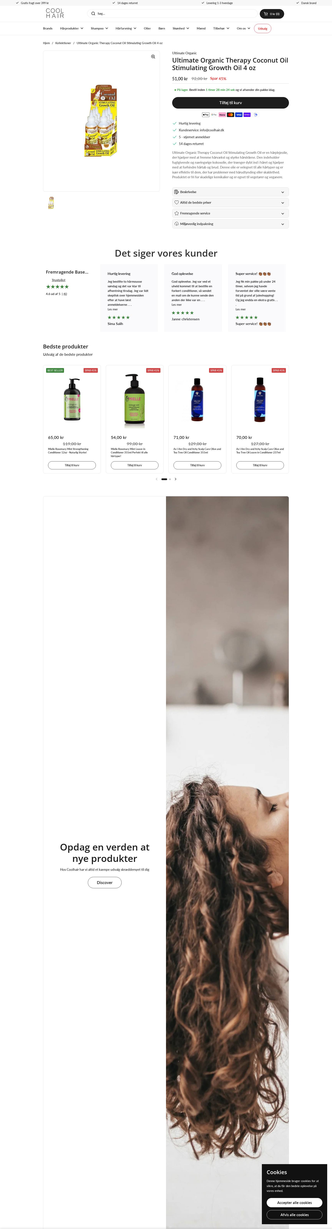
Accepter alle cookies (294, 1202)
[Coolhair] (55, 13)
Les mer (113, 309)
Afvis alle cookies (295, 1214)
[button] (272, 14)
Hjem (46, 43)
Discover (105, 882)
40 (65, 294)
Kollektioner (63, 43)
